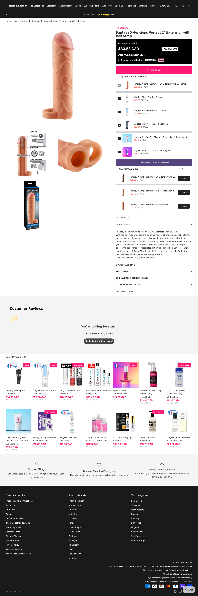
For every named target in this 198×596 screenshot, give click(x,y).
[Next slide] (189, 14)
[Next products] (189, 169)
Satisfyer (73, 540)
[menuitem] (152, 6)
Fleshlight (73, 536)
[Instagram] (180, 591)
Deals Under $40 (22, 21)
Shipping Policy (122, 218)
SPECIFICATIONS (125, 264)
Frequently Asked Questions (19, 501)
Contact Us (11, 514)
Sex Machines (138, 531)
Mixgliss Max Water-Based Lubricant (150, 124)
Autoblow (73, 514)
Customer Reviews (14, 518)
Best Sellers (136, 501)
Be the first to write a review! (99, 341)
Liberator (73, 509)
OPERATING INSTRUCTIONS (132, 277)
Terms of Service (14, 549)
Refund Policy (12, 540)
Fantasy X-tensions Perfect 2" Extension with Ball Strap (159, 84)
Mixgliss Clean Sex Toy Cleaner (148, 97)
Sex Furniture (137, 536)
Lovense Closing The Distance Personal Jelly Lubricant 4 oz (161, 137)
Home (8, 21)
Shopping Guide (13, 527)
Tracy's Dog (74, 531)
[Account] (182, 6)
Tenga (72, 523)
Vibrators (135, 505)
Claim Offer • (154, 162)
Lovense (73, 518)
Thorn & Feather (76, 501)
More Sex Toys (138, 540)
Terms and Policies (13, 591)
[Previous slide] (7, 14)
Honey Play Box (76, 527)
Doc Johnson (75, 553)
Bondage (135, 514)
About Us (10, 509)
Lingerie (135, 527)
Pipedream (122, 27)
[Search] (176, 6)
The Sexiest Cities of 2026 (18, 553)
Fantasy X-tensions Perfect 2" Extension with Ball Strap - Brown (152, 177)
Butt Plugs (136, 523)
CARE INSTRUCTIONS (128, 284)
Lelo (70, 549)
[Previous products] (182, 169)
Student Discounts (14, 536)
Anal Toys (135, 518)
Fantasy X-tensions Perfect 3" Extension (148, 204)
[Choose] (27, 383)
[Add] (53, 383)
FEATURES (122, 271)
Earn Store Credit (123, 224)
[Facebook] (175, 591)
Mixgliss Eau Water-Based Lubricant (150, 110)
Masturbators (137, 509)
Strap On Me (75, 505)
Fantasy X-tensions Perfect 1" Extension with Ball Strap (152, 190)
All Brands (73, 558)
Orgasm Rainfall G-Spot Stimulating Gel (152, 150)
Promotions (11, 505)
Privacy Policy (12, 545)
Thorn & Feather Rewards (18, 523)
